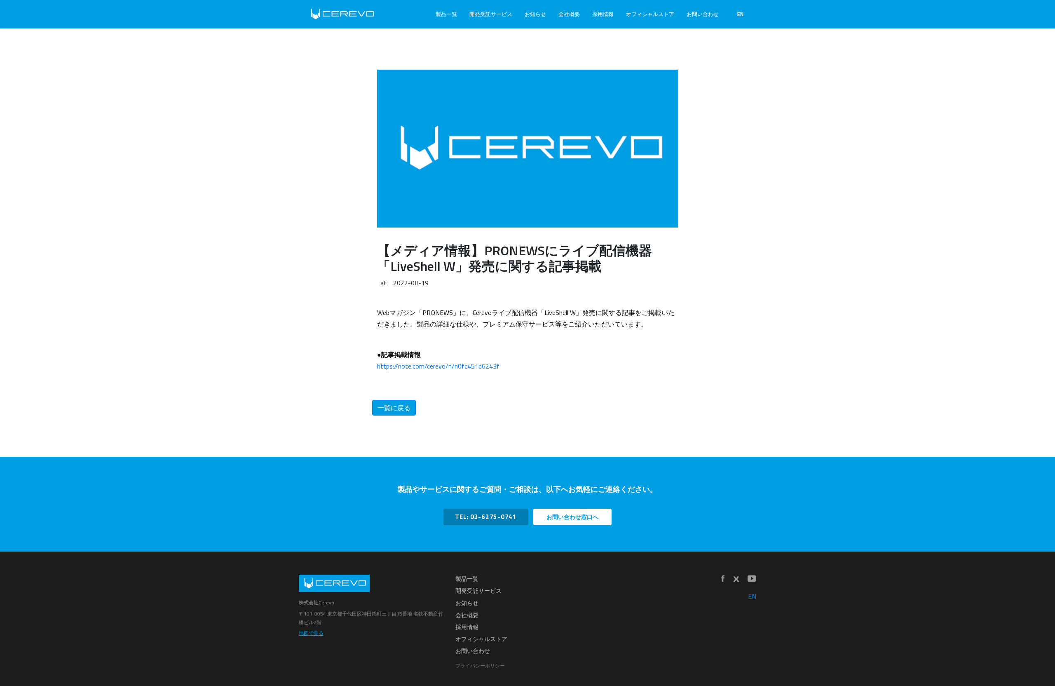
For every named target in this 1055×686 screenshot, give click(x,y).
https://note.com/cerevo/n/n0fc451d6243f (438, 366)
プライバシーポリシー (480, 665)
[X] (736, 579)
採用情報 (603, 14)
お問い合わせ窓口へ (572, 517)
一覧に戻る (393, 408)
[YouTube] (752, 579)
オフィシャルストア (650, 14)
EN (740, 14)
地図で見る (311, 633)
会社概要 (569, 14)
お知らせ (535, 14)
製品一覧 (446, 14)
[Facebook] (722, 579)
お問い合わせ (703, 14)
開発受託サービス (490, 14)
